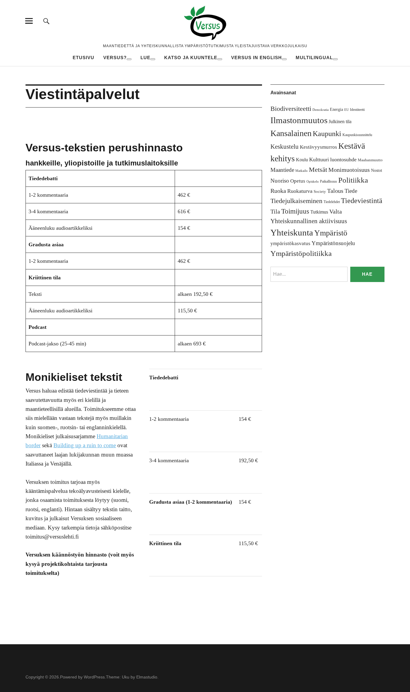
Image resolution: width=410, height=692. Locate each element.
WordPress (94, 677)
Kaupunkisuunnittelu (357, 135)
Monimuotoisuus (349, 169)
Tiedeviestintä (361, 200)
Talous (335, 191)
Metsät (318, 169)
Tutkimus (319, 211)
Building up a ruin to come (84, 445)
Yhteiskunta (291, 232)
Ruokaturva (299, 191)
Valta (335, 211)
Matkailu (301, 170)
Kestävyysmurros (318, 147)
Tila (275, 211)
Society (320, 191)
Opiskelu (312, 181)
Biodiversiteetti (290, 108)
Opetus (297, 181)
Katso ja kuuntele (190, 57)
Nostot (376, 170)
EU (346, 109)
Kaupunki (327, 134)
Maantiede (282, 170)
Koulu (302, 159)
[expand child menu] (129, 59)
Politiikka (353, 180)
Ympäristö (330, 233)
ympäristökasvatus (290, 243)
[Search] (46, 21)
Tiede (351, 191)
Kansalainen (291, 133)
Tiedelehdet (332, 202)
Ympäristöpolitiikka (301, 253)
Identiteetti (357, 110)
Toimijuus (295, 211)
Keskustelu (284, 146)
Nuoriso (279, 181)
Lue (145, 57)
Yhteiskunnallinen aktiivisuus (308, 221)
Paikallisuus (328, 181)
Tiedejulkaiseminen (296, 201)
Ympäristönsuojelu (333, 243)
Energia (336, 109)
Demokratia (320, 109)
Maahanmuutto (370, 160)
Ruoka (278, 190)
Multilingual (314, 57)
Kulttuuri (319, 159)
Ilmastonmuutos (298, 120)
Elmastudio (146, 677)
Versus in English (256, 57)
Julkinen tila (340, 121)
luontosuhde (343, 159)
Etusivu (83, 57)
